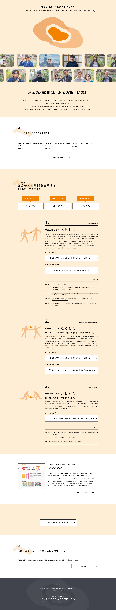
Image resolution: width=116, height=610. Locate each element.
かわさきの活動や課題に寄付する (43, 11)
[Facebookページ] (94, 11)
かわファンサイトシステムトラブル (82, 143)
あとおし (96, 139)
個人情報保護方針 (47, 590)
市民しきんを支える (61, 11)
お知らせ (28, 11)
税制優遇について (56, 590)
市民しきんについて (75, 11)
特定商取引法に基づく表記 (66, 590)
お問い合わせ (88, 11)
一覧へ (95, 279)
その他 (42, 139)
